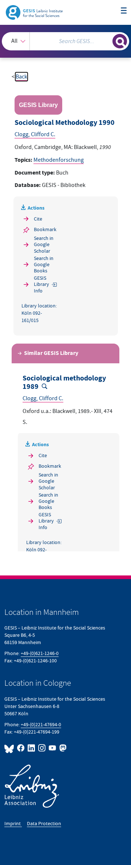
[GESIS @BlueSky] (10, 748)
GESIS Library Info (41, 284)
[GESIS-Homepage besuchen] (35, 12)
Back (21, 77)
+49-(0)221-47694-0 (41, 724)
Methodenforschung (58, 160)
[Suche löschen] (107, 40)
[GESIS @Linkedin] (31, 748)
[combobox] (65, 41)
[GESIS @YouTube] (52, 748)
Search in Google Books (43, 264)
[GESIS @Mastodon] (62, 748)
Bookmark (45, 229)
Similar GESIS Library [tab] (51, 353)
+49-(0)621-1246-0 (40, 653)
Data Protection (44, 823)
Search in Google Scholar (43, 244)
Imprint (13, 823)
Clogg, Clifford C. (35, 134)
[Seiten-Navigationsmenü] (124, 11)
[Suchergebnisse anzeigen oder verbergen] (119, 41)
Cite (38, 218)
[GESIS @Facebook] (21, 748)
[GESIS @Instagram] (42, 748)
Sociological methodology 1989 (64, 383)
